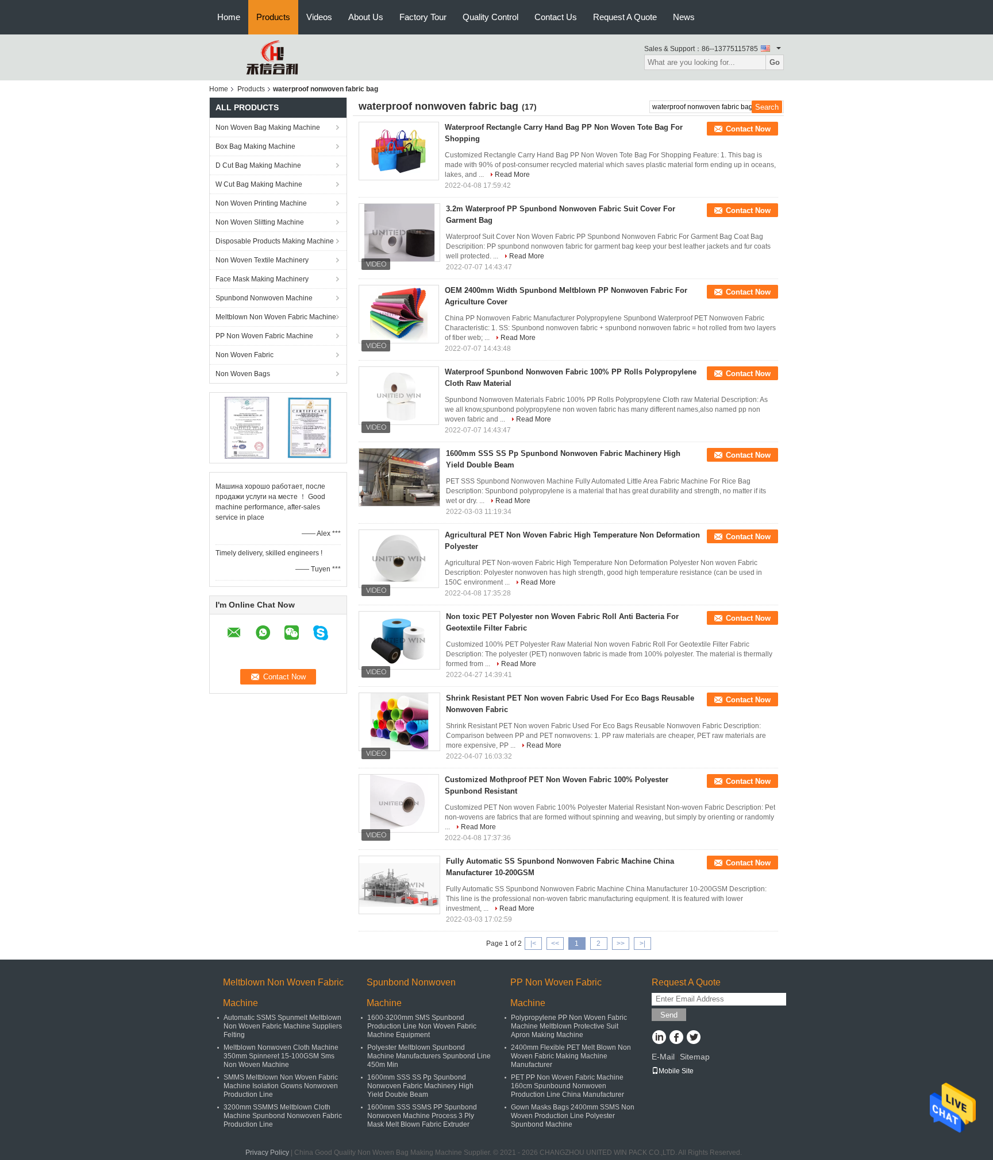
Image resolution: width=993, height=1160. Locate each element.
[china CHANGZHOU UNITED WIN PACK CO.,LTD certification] (246, 427)
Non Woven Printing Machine (261, 203)
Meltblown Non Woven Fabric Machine (275, 317)
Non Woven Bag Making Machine (267, 127)
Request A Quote (625, 17)
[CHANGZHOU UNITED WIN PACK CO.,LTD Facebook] (676, 1038)
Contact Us (555, 17)
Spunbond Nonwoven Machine (264, 298)
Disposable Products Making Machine (274, 241)
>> (621, 943)
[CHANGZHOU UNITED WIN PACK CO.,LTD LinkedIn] (659, 1038)
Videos (319, 17)
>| (642, 943)
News (684, 17)
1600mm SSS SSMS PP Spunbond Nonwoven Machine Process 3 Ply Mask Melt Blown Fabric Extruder (422, 1115)
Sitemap (695, 1056)
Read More (512, 175)
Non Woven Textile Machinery (262, 260)
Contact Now (748, 129)
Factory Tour (423, 17)
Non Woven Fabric (244, 355)
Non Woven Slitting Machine (259, 222)
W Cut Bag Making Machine (258, 184)
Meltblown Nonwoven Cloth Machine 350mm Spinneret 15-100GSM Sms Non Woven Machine (281, 1056)
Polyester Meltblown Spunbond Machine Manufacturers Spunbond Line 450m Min (429, 1056)
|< (533, 943)
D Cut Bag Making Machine (258, 165)
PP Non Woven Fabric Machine (264, 336)
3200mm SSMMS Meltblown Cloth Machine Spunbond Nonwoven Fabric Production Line (283, 1115)
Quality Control (490, 17)
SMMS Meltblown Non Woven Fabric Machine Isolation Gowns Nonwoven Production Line (281, 1086)
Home (228, 17)
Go (774, 62)
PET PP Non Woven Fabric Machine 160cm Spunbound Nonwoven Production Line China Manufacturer (567, 1086)
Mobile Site (676, 1071)
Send (669, 1015)
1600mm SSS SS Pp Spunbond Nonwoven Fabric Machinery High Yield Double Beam (420, 1086)
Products (273, 17)
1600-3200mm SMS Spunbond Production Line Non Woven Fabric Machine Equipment (421, 1026)
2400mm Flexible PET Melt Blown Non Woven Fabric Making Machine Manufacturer (571, 1056)
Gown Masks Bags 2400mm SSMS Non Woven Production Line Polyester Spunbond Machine (572, 1115)
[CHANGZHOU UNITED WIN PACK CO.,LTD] (272, 57)
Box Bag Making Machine (255, 146)
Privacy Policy (267, 1153)
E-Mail (663, 1056)
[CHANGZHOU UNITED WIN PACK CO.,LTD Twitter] (693, 1038)
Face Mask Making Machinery (262, 279)
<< (555, 943)
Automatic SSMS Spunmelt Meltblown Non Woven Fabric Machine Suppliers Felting (283, 1026)
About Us (365, 17)
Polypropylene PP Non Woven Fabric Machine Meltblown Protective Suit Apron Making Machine (569, 1026)
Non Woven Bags (242, 374)
